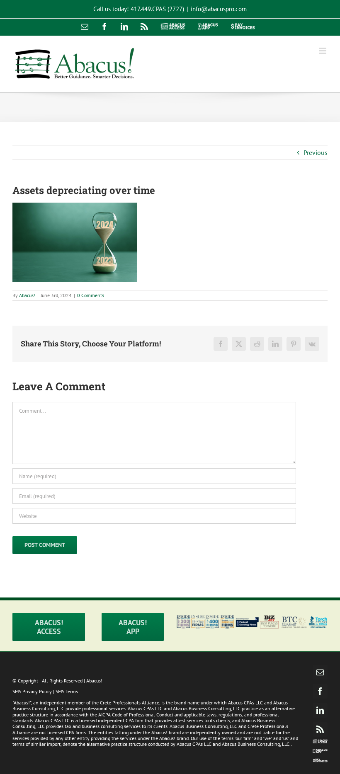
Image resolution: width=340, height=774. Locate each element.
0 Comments (90, 295)
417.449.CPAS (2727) (157, 9)
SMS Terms (67, 691)
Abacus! (27, 295)
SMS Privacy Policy (32, 691)
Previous (316, 152)
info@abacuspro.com (219, 9)
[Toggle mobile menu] (323, 50)
